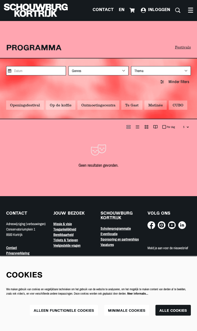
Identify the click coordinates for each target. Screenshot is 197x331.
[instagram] (161, 225)
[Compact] (137, 127)
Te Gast (132, 105)
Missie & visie (62, 224)
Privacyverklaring (17, 253)
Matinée (155, 105)
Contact (103, 10)
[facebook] (151, 225)
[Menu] (190, 10)
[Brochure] (155, 127)
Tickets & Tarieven (65, 240)
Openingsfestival (25, 105)
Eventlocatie (109, 234)
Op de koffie (61, 105)
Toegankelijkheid (64, 229)
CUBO (178, 105)
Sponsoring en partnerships (120, 239)
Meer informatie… (137, 294)
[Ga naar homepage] (36, 10)
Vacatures (107, 244)
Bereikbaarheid (63, 234)
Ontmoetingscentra (98, 105)
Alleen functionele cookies (64, 311)
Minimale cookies (126, 311)
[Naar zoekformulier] (177, 10)
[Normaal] (128, 127)
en (121, 10)
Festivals (183, 47)
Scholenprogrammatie (116, 228)
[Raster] (146, 127)
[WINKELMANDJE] (133, 10)
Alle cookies (173, 311)
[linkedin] (182, 225)
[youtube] (172, 225)
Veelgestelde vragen (67, 245)
